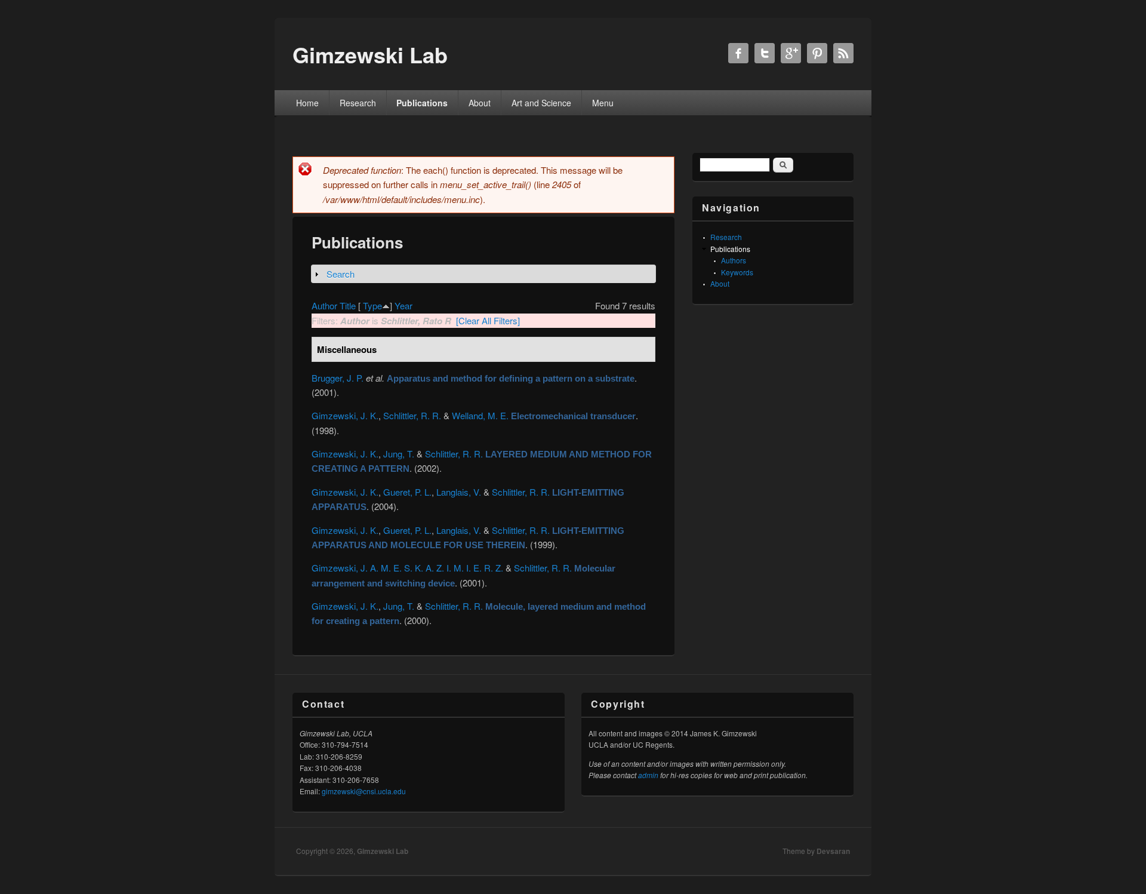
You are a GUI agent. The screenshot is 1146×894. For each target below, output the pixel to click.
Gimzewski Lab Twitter (764, 53)
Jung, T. (398, 453)
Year (403, 305)
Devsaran (833, 851)
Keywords (737, 272)
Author (324, 305)
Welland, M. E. (480, 415)
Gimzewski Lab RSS (843, 53)
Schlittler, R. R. (412, 415)
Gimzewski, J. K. (345, 415)
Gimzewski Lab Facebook (738, 53)
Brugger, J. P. (337, 377)
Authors (733, 260)
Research (358, 103)
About (480, 103)
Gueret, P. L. (407, 492)
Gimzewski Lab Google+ (791, 53)
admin (648, 775)
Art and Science (541, 103)
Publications (422, 103)
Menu (603, 103)
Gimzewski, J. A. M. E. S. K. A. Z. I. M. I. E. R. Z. (407, 567)
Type (372, 305)
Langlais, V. (458, 492)
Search (340, 274)
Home (307, 103)
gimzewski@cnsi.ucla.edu (364, 791)
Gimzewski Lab (382, 851)
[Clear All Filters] (488, 320)
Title (348, 305)
